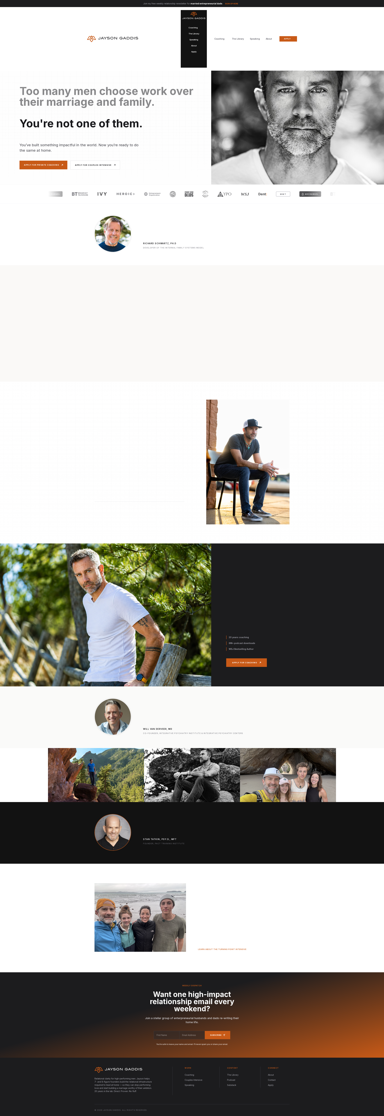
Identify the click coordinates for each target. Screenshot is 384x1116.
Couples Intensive (193, 1080)
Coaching (189, 1075)
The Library (238, 39)
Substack (231, 1085)
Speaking (255, 39)
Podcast (231, 1080)
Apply (271, 1085)
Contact (272, 1080)
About (269, 39)
